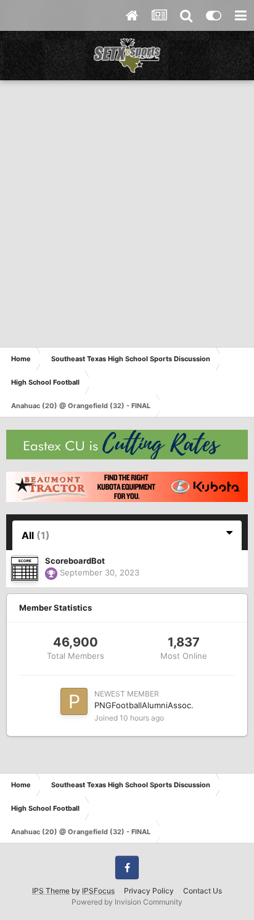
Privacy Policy (149, 890)
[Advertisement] (127, 213)
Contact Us (202, 890)
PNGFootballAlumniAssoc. (144, 705)
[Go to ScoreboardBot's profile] (24, 568)
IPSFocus (98, 890)
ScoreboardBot (75, 561)
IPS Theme (51, 890)
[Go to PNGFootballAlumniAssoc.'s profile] (74, 701)
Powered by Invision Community (127, 901)
